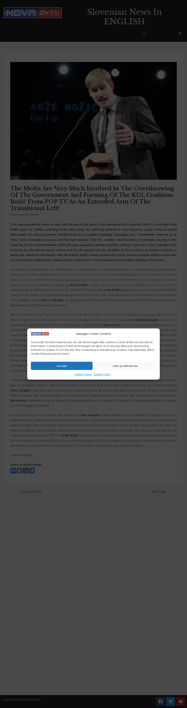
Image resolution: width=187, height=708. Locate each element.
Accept (62, 366)
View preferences (125, 366)
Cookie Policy (83, 374)
